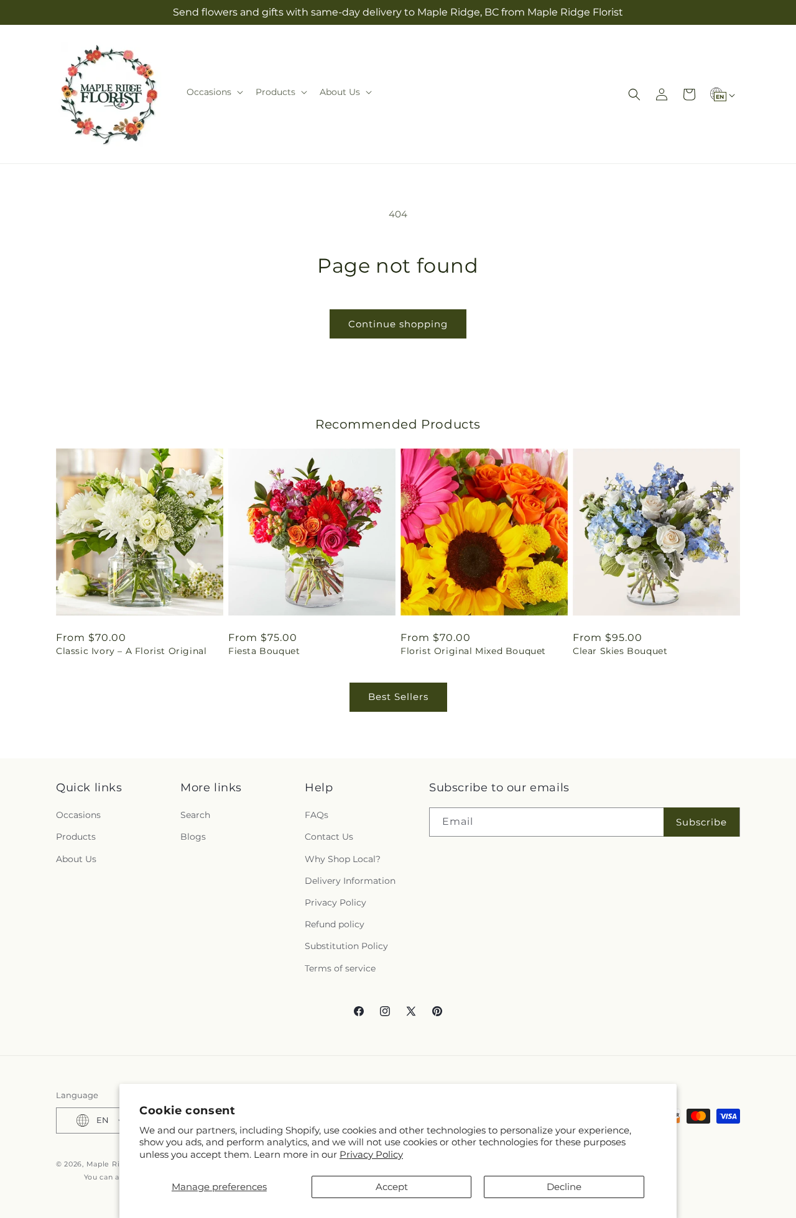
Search (195, 814)
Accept (392, 1187)
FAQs (316, 814)
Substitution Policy (346, 946)
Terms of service (340, 968)
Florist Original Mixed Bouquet (473, 651)
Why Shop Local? (343, 859)
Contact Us (329, 836)
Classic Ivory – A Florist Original (131, 651)
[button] (213, 92)
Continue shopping (398, 324)
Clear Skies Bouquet (620, 651)
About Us (76, 859)
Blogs (193, 836)
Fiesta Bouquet (264, 651)
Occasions (78, 814)
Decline (564, 1187)
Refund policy (334, 924)
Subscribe (701, 822)
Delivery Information (350, 880)
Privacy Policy (371, 1154)
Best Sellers (398, 696)
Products (76, 836)
